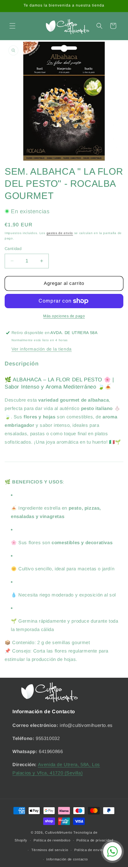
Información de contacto (67, 859)
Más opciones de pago (64, 316)
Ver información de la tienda (41, 348)
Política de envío (88, 850)
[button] (12, 26)
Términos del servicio (49, 850)
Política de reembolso (52, 840)
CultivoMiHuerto (58, 832)
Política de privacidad (94, 840)
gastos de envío (60, 233)
